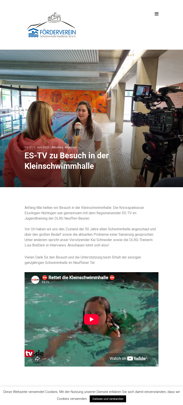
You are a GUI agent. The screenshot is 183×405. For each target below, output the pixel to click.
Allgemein (70, 147)
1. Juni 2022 (41, 147)
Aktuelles (57, 147)
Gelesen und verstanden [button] (107, 399)
